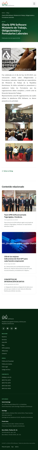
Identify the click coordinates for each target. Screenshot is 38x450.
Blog (7, 13)
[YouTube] (15, 328)
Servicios (4, 339)
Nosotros (4, 337)
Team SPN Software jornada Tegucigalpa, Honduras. (15, 216)
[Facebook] (3, 328)
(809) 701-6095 (6, 383)
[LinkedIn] (11, 328)
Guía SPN (4, 342)
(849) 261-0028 (6, 388)
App (12, 447)
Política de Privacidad (8, 361)
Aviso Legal (5, 367)
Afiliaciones (5, 351)
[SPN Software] (8, 3)
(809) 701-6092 (6, 380)
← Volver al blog (7, 171)
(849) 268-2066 (6, 385)
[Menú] (34, 4)
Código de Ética (6, 369)
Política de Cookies (7, 364)
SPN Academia (6, 348)
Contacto (4, 353)
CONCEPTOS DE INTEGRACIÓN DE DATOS (14, 280)
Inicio (3, 13)
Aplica (16, 447)
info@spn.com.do (6, 377)
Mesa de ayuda (6, 447)
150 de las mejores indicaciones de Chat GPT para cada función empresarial (16, 258)
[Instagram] (7, 328)
